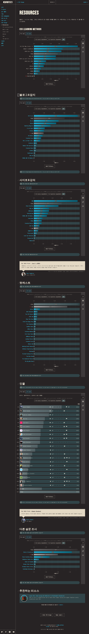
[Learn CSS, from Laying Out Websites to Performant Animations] (24, 598)
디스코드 (47, 626)
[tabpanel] (52, 61)
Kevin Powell (23, 520)
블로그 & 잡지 (5, 29)
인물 (3, 36)
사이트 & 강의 (5, 31)
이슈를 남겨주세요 (60, 625)
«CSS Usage (47, 615)
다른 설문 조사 (6, 38)
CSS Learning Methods (8, 27)
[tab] (83, 39)
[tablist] (26, 33)
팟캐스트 (4, 34)
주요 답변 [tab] (22, 33)
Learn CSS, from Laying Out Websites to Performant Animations (47, 595)
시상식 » (59, 615)
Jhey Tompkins (23, 274)
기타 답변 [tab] (29, 33)
